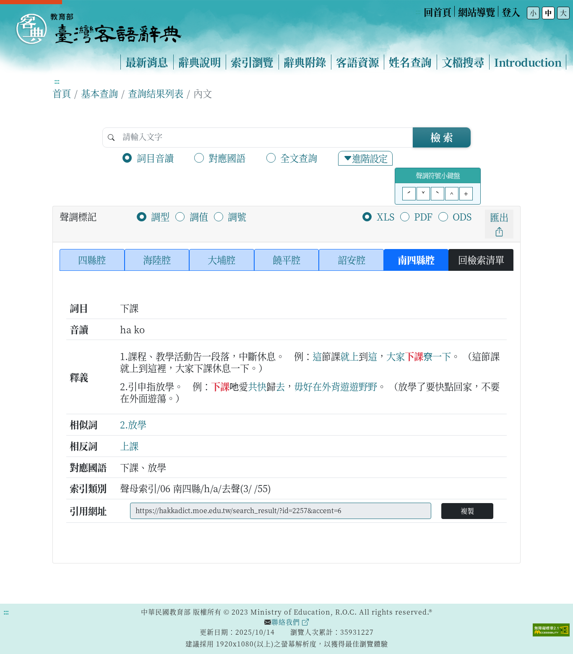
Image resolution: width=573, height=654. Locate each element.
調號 (237, 216)
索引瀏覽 (252, 62)
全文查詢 (298, 157)
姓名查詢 (410, 62)
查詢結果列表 (155, 93)
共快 (257, 386)
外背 (331, 386)
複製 (467, 511)
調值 (199, 216)
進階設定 (369, 158)
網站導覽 (476, 11)
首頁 (61, 93)
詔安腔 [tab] (351, 259)
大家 (395, 356)
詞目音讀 (155, 157)
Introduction (527, 62)
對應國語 (226, 157)
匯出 (499, 216)
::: (417, 11)
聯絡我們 (286, 622)
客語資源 (357, 62)
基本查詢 (99, 93)
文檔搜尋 (463, 62)
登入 (511, 11)
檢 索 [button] (441, 137)
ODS (462, 216)
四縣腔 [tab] (92, 259)
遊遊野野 (358, 386)
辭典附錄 (305, 62)
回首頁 (437, 11)
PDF (423, 216)
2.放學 (133, 424)
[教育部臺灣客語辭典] (98, 25)
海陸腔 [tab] (157, 259)
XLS (385, 216)
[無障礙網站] (551, 628)
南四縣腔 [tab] (416, 259)
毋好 (303, 386)
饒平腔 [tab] (286, 259)
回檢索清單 (481, 259)
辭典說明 (199, 62)
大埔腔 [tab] (221, 259)
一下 (441, 356)
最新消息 (146, 62)
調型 (160, 216)
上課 (129, 445)
